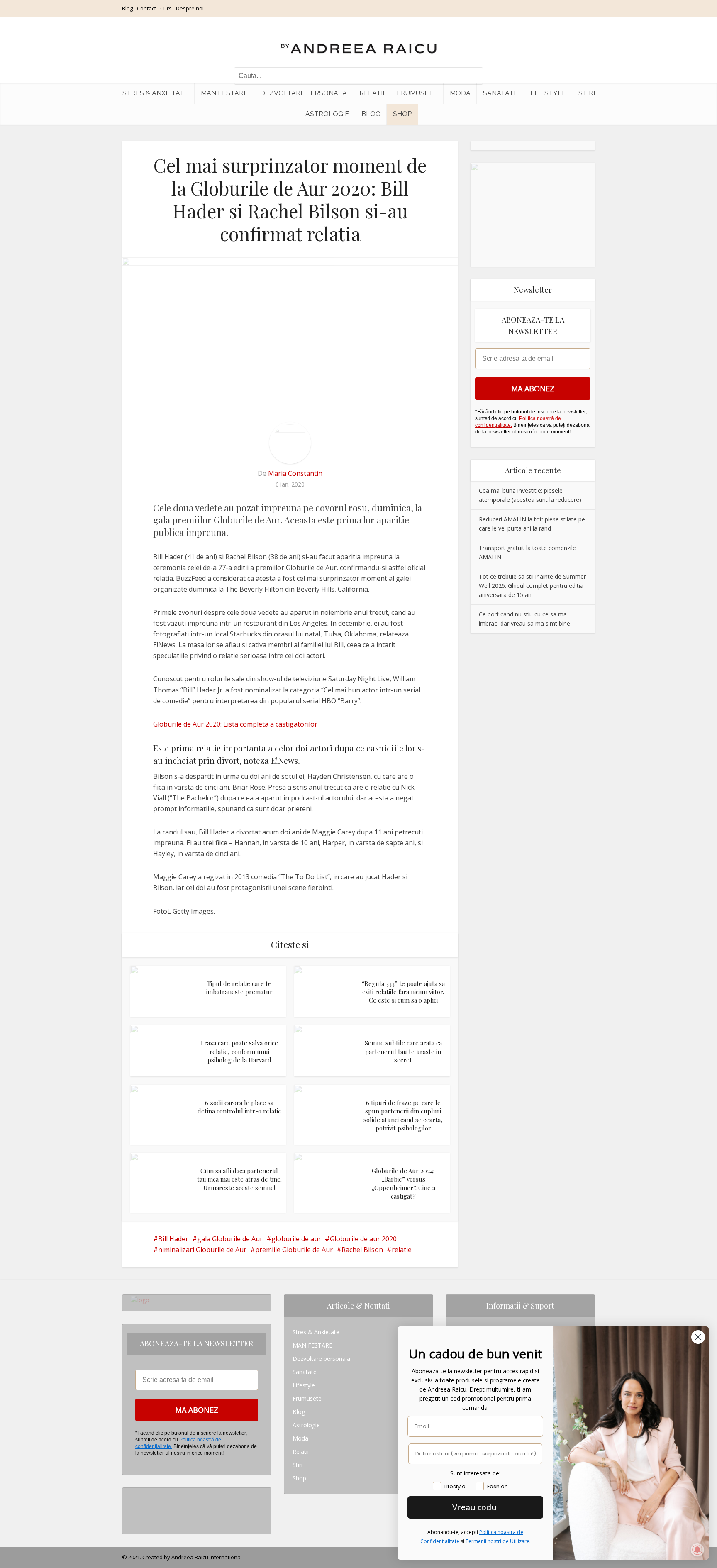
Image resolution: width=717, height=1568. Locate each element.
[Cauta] (472, 76)
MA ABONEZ (532, 389)
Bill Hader (173, 1238)
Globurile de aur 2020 (363, 1238)
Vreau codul (475, 1507)
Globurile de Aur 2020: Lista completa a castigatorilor (235, 724)
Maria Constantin (295, 473)
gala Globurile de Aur (230, 1238)
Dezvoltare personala (303, 93)
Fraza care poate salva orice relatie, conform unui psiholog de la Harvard (239, 1051)
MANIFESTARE (224, 93)
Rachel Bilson (362, 1249)
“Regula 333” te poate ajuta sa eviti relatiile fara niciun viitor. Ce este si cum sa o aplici (403, 992)
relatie (402, 1249)
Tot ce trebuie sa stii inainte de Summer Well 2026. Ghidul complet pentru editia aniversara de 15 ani (532, 585)
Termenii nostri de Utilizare (497, 1541)
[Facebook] (133, 1508)
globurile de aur (296, 1238)
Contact (146, 8)
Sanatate (500, 93)
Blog (127, 8)
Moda (460, 93)
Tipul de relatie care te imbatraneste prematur (239, 987)
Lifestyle (548, 93)
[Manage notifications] (697, 1549)
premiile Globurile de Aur (294, 1249)
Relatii (371, 93)
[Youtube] (133, 1521)
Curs (166, 8)
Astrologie (327, 114)
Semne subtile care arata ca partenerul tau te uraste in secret (403, 1051)
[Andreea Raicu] (358, 41)
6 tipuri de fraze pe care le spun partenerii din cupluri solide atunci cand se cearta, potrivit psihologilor (403, 1115)
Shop (402, 114)
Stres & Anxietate (155, 93)
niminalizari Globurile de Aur (202, 1249)
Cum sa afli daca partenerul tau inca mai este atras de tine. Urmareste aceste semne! (239, 1179)
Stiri (586, 93)
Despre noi (190, 8)
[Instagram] (133, 1494)
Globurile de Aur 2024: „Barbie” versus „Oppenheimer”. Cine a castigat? (403, 1183)
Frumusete (417, 93)
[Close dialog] (698, 1337)
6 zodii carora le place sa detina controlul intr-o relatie (239, 1106)
